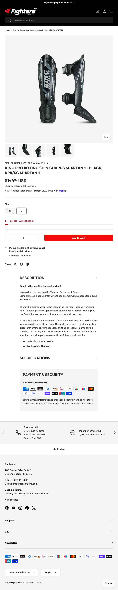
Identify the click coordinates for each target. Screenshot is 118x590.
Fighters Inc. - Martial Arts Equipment (26, 582)
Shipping (9, 186)
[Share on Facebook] (21, 264)
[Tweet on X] (15, 264)
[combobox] (59, 20)
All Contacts (11, 499)
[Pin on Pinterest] (27, 264)
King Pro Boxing (12, 162)
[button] (104, 11)
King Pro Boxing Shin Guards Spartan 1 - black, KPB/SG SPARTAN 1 (38, 30)
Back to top (59, 449)
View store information (20, 255)
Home (7, 30)
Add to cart (78, 237)
